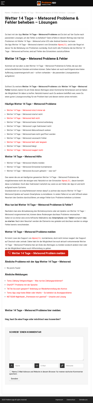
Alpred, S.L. (62, 44)
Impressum (59, 400)
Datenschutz (71, 400)
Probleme (15, 13)
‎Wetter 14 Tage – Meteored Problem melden (38, 253)
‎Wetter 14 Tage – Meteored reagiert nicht (25, 150)
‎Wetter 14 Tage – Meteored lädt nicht (23, 118)
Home (7, 13)
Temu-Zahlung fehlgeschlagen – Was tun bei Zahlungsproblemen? (35, 281)
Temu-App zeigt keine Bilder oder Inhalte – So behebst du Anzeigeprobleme (39, 293)
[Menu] (3, 3)
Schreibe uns (83, 400)
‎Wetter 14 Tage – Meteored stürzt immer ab (26, 110)
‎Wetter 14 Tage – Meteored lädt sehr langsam (27, 142)
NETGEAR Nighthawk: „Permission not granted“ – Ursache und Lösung (36, 297)
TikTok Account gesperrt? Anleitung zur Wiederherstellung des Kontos (37, 289)
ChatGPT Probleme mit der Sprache (22, 285)
